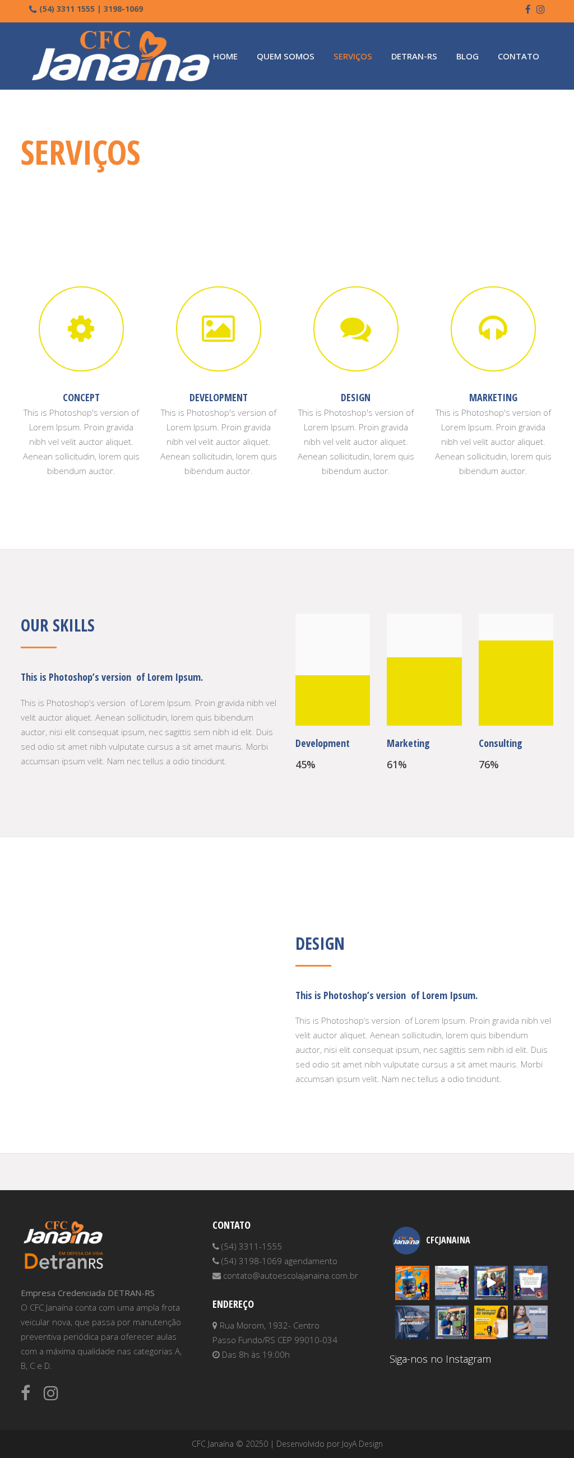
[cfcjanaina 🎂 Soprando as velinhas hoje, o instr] (412, 1282)
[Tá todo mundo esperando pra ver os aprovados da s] (491, 1282)
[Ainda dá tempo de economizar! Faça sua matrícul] (452, 1282)
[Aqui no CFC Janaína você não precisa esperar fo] (530, 1322)
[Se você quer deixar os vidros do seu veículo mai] (412, 1322)
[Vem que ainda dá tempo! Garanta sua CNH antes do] (491, 1322)
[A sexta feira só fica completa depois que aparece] (452, 1322)
